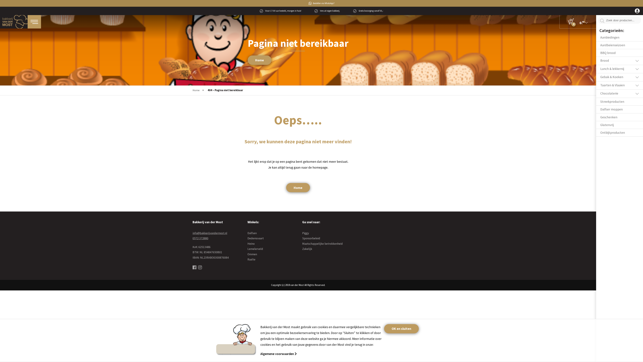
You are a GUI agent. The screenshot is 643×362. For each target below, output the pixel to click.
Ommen (252, 254)
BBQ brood (608, 53)
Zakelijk (307, 249)
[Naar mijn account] (637, 11)
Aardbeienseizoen (612, 45)
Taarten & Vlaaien (612, 85)
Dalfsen (252, 233)
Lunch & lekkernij (612, 69)
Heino (251, 244)
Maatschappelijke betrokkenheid (322, 244)
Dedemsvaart (255, 238)
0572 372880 (200, 238)
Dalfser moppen (611, 109)
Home (259, 60)
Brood (604, 60)
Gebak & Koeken (611, 77)
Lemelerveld (255, 249)
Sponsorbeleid (311, 238)
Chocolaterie (609, 93)
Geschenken (608, 117)
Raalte (251, 259)
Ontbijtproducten (612, 133)
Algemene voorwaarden (277, 354)
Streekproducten (612, 102)
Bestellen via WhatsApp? (324, 3)
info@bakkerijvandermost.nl (210, 233)
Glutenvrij (607, 125)
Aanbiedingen (609, 37)
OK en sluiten (401, 329)
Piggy (305, 233)
